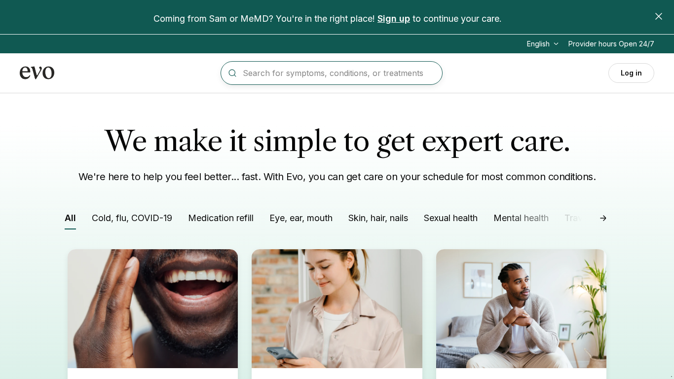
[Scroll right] (603, 218)
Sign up (393, 18)
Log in (631, 73)
